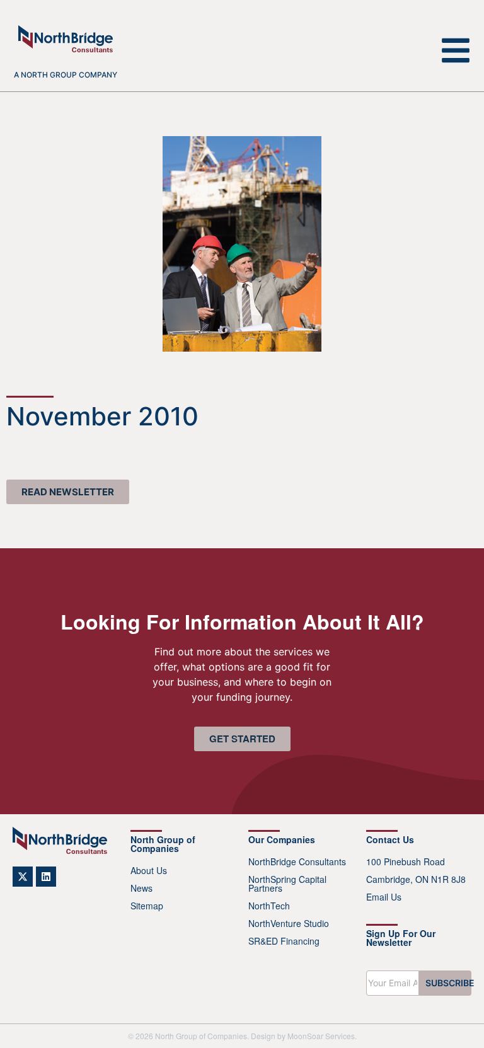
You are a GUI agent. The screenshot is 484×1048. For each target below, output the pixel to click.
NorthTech (269, 905)
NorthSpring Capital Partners (287, 883)
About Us (148, 870)
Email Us (383, 896)
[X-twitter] (23, 877)
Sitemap (146, 905)
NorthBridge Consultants (297, 861)
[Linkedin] (46, 877)
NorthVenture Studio (288, 923)
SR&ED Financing (284, 941)
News (141, 888)
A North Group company (65, 74)
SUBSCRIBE (448, 982)
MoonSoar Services (321, 1035)
